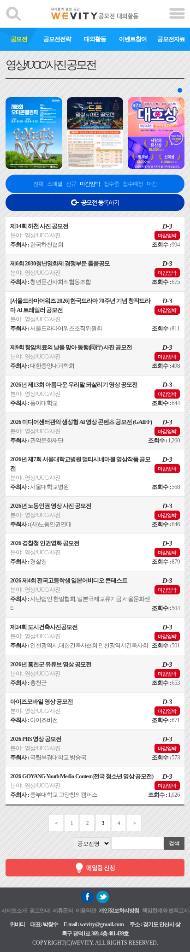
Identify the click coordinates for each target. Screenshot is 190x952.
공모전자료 (171, 38)
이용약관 (86, 910)
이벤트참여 (133, 38)
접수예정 (133, 184)
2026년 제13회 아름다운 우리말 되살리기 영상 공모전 (73, 384)
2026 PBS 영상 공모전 (35, 738)
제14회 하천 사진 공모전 (39, 226)
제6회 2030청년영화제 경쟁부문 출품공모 (60, 263)
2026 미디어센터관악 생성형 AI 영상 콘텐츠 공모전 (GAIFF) (81, 421)
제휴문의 (63, 910)
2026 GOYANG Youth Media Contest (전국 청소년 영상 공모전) (81, 776)
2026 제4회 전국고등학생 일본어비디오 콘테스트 (68, 580)
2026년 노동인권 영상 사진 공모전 (50, 505)
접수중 (111, 184)
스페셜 (54, 184)
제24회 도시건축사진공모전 (43, 626)
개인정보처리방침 (119, 910)
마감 (152, 184)
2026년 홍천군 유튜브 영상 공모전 (50, 664)
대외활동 (95, 38)
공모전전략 (57, 38)
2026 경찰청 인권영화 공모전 (44, 543)
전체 (38, 184)
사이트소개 (14, 910)
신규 (71, 184)
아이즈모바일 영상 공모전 (41, 701)
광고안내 (40, 910)
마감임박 (90, 184)
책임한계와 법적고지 (165, 910)
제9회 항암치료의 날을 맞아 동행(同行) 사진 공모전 (71, 347)
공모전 (19, 38)
